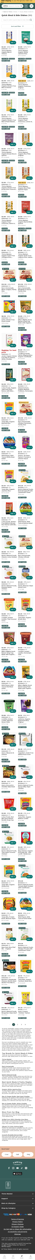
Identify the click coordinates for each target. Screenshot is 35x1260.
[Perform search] (5, 6)
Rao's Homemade (8, 1066)
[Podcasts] (26, 1168)
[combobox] (12, 6)
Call (17, 1154)
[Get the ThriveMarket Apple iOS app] (17, 1173)
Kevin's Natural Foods (9, 1075)
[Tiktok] (22, 1168)
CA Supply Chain (17, 1226)
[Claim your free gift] (26, 6)
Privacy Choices (17, 1224)
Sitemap (17, 1234)
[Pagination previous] (9, 1024)
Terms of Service (17, 1219)
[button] (31, 6)
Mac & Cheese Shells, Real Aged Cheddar (16, 1096)
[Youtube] (17, 1168)
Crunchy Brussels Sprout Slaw (12, 1135)
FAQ (28, 1154)
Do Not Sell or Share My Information (17, 1229)
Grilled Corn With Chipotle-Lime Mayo (15, 1119)
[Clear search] (21, 6)
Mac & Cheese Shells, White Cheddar (14, 1103)
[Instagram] (13, 1168)
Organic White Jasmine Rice (11, 1089)
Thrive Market (6, 1059)
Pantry (15, 11)
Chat (6, 1154)
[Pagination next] (25, 1024)
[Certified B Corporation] (10, 1185)
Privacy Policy (17, 1221)
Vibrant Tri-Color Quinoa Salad (12, 1126)
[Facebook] (9, 1168)
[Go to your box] (31, 6)
